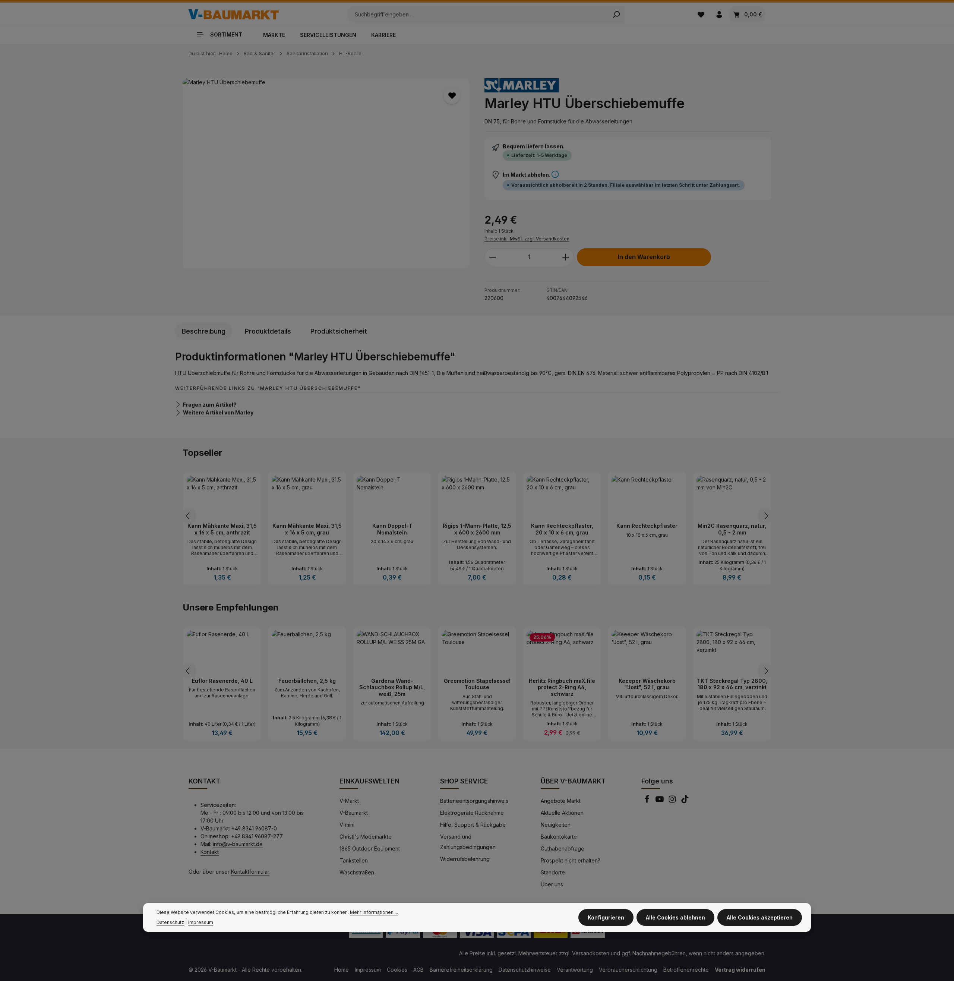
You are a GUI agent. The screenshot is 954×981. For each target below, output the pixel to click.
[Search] (616, 14)
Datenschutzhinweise (525, 969)
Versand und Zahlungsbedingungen (468, 841)
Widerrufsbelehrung (465, 859)
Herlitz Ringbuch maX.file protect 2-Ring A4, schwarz (562, 687)
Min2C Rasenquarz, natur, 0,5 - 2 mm (732, 529)
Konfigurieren (606, 917)
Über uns (552, 884)
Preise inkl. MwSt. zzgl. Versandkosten (526, 239)
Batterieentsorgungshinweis (474, 801)
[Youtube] (660, 801)
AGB (418, 969)
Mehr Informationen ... (374, 912)
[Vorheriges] (188, 516)
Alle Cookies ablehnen (675, 917)
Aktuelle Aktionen (562, 813)
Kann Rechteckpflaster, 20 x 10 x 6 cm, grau (562, 529)
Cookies (397, 969)
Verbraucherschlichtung (628, 969)
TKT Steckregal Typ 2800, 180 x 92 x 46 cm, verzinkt (732, 684)
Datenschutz (170, 922)
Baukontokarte (559, 836)
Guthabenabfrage (562, 848)
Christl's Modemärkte (365, 836)
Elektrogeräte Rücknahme (472, 813)
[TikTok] (685, 801)
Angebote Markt (561, 801)
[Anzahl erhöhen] (566, 257)
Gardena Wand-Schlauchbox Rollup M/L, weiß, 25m (392, 687)
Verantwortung (575, 969)
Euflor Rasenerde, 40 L (222, 681)
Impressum (368, 969)
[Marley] (521, 85)
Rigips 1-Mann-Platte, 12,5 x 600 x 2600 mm (477, 529)
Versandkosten (590, 953)
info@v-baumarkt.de (238, 844)
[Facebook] (648, 801)
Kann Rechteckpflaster (646, 526)
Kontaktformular (250, 871)
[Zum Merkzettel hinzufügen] (451, 95)
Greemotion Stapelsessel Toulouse (477, 684)
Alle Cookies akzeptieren (760, 917)
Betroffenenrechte (686, 969)
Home (341, 969)
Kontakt (209, 852)
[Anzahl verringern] (492, 257)
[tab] (203, 331)
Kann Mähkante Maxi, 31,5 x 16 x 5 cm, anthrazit (222, 529)
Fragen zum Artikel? (210, 404)
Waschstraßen (356, 872)
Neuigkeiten (556, 824)
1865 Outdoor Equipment (369, 848)
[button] (555, 174)
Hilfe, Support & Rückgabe (473, 824)
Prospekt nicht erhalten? (570, 860)
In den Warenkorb (644, 257)
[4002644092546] (326, 173)
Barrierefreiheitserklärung (461, 969)
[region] (326, 173)
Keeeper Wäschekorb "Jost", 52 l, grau (647, 684)
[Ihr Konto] (719, 14)
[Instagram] (673, 801)
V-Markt (349, 801)
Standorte (553, 872)
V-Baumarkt (353, 813)
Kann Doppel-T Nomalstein (392, 529)
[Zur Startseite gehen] (234, 14)
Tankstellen (353, 860)
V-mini (346, 824)
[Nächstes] (766, 516)
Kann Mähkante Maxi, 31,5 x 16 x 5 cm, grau (307, 529)
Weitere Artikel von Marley (218, 412)
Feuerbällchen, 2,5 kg (307, 681)
